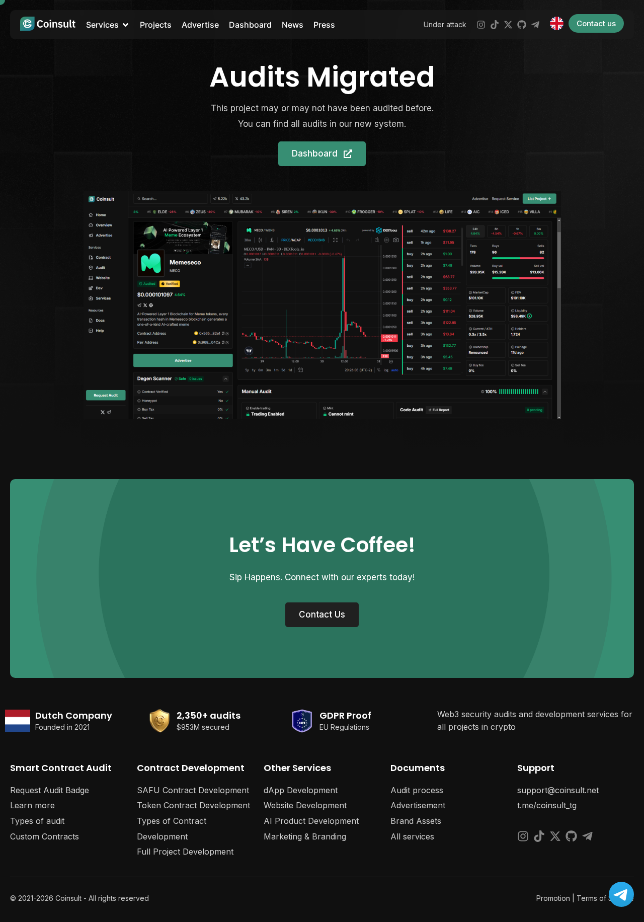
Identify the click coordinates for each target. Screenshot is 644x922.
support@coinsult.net (558, 790)
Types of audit (37, 821)
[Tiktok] (494, 24)
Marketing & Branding (305, 836)
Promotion (553, 898)
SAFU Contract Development (193, 790)
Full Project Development (185, 852)
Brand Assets (415, 821)
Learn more (32, 805)
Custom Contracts (44, 836)
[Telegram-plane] (535, 24)
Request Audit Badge (49, 790)
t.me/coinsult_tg (547, 805)
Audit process (416, 790)
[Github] (521, 24)
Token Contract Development (193, 805)
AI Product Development (311, 821)
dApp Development (301, 790)
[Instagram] (481, 24)
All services (412, 836)
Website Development (305, 805)
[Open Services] (125, 25)
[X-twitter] (508, 24)
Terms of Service (605, 898)
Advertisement (417, 805)
